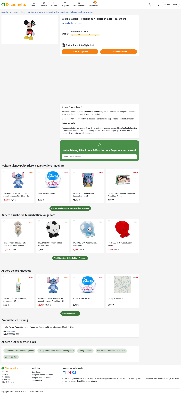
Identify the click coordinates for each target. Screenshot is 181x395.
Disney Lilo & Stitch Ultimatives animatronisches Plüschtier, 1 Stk (16, 194)
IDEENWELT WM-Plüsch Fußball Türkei (120, 244)
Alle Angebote (70, 208)
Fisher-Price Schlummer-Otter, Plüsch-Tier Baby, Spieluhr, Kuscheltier (15, 244)
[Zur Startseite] (15, 4)
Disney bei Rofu (11, 357)
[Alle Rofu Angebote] (65, 33)
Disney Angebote (85, 351)
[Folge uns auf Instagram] (69, 372)
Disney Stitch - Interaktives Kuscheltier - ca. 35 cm (84, 194)
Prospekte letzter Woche (41, 378)
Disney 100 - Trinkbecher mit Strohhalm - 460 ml (14, 299)
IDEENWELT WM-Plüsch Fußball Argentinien (85, 244)
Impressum (5, 377)
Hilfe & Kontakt (7, 382)
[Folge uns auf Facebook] (74, 372)
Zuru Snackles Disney (46, 193)
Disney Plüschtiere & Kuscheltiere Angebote (56, 351)
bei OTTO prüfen (81, 52)
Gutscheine (36, 372)
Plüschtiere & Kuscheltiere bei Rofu (111, 351)
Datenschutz (6, 379)
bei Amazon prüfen (119, 52)
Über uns (4, 372)
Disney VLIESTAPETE (115, 298)
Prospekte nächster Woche (42, 375)
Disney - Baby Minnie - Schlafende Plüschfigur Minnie (121, 194)
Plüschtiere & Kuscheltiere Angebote (19, 351)
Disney (12, 332)
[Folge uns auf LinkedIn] (64, 372)
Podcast (4, 374)
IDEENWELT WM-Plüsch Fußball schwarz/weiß (50, 244)
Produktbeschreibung (73, 23)
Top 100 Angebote (39, 380)
